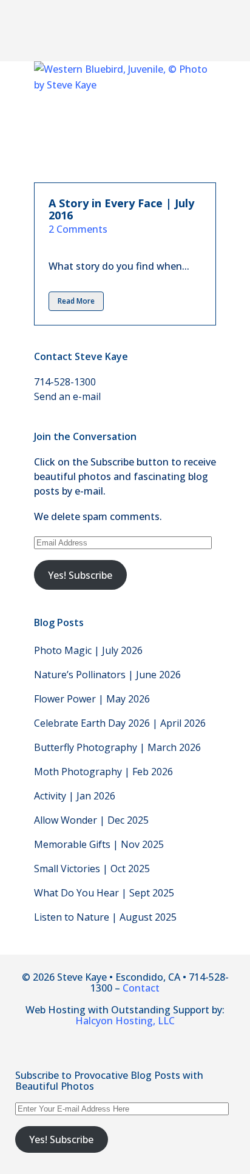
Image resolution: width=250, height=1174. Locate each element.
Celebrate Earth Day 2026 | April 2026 (120, 723)
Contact (141, 988)
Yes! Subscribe (80, 575)
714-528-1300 (65, 382)
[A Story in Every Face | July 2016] (125, 121)
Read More (76, 301)
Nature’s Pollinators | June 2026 (107, 674)
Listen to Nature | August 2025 (105, 917)
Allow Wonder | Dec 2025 (91, 820)
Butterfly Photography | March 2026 (117, 747)
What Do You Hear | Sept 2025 (104, 892)
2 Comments (78, 229)
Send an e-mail (67, 396)
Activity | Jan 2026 (74, 795)
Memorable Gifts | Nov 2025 (99, 844)
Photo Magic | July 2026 (88, 650)
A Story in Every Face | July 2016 (121, 209)
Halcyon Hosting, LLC (125, 1020)
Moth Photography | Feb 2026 (103, 771)
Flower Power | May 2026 (92, 698)
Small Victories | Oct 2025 (92, 868)
